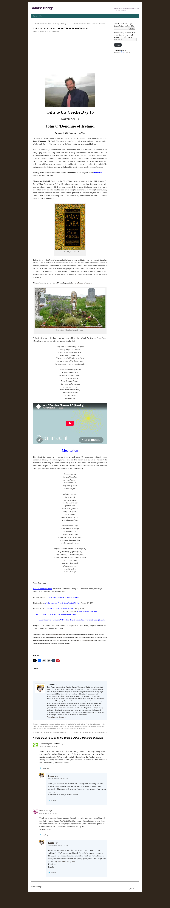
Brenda (56, 31)
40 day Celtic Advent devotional (75, 724)
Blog (40, 16)
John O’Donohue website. (42, 589)
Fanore (90, 726)
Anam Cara (89, 724)
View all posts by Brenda (56, 717)
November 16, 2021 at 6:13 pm (58, 779)
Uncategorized (53, 724)
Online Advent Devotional (50, 728)
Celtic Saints (49, 726)
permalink (82, 728)
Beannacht (97, 724)
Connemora (70, 726)
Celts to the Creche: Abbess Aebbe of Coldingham (90, 24)
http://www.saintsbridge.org (56, 634)
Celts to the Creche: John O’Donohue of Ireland (60, 28)
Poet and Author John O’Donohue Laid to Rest (62, 603)
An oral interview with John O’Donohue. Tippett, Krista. (72, 620)
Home (35, 16)
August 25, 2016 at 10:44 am (48, 746)
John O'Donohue (98, 726)
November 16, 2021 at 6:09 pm (58, 845)
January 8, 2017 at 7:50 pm (48, 813)
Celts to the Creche (60, 726)
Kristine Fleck (37, 728)
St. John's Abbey (64, 728)
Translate (127, 52)
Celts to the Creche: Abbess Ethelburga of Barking (49, 24)
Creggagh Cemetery (81, 726)
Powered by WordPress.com (131, 889)
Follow (118, 45)
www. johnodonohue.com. (82, 283)
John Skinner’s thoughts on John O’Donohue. (63, 597)
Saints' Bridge (42, 7)
